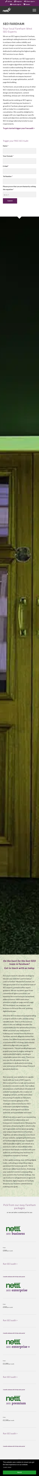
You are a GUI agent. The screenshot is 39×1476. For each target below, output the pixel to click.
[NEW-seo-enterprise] (19, 1287)
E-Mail (6, 166)
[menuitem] (8, 1)
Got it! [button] (19, 1472)
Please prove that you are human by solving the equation (19, 187)
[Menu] (33, 10)
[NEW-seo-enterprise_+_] (19, 1344)
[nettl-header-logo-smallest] (16, 10)
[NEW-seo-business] (19, 1230)
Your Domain (8, 156)
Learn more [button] (7, 1467)
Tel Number (8, 176)
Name (5, 146)
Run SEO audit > (10, 1264)
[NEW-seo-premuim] (19, 1400)
